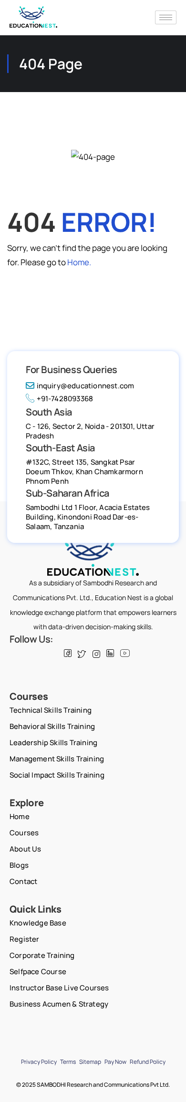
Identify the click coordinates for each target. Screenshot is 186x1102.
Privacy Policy (39, 1062)
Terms (68, 1062)
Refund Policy (147, 1062)
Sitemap (90, 1062)
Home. (79, 262)
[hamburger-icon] (165, 17)
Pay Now (115, 1062)
